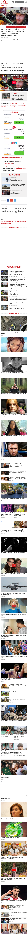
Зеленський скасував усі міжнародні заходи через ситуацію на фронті (16, 192)
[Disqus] (14, 247)
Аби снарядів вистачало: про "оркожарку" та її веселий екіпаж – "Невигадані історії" (18, 293)
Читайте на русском (23, 37)
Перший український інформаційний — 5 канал (4, 2)
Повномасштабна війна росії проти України (16, 26)
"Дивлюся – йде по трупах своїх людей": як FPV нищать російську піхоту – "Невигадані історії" (17, 273)
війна (2, 221)
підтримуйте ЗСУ (8, 163)
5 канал (25, 24)
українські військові (6, 223)
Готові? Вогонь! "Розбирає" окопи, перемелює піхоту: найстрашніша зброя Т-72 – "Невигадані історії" (13, 105)
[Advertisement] (14, 132)
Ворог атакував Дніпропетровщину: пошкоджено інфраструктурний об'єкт (18, 179)
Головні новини (7, 166)
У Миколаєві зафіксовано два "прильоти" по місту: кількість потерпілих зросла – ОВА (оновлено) (17, 97)
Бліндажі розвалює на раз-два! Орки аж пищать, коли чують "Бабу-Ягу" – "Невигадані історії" (18, 279)
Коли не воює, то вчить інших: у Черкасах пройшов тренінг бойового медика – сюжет (20, 211)
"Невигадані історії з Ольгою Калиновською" (15, 221)
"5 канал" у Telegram (20, 168)
